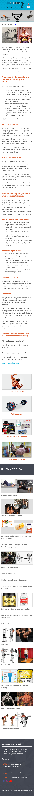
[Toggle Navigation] (3, 5)
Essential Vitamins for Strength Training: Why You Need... (16, 537)
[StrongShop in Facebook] (4, 781)
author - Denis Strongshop (11, 363)
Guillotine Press (6, 624)
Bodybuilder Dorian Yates (10, 708)
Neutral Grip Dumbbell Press (11, 516)
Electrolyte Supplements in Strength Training (14, 686)
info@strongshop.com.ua (18, 777)
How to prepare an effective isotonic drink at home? (16, 587)
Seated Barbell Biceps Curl (10, 567)
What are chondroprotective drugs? (14, 580)
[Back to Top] (30, 792)
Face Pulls (4, 644)
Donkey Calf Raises (8, 574)
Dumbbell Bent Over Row (10, 729)
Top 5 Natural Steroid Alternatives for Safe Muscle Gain (16, 616)
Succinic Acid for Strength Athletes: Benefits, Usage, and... (14, 546)
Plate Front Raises (7, 665)
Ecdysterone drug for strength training (15, 609)
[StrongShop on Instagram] (7, 781)
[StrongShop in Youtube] (10, 781)
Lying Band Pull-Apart (9, 495)
